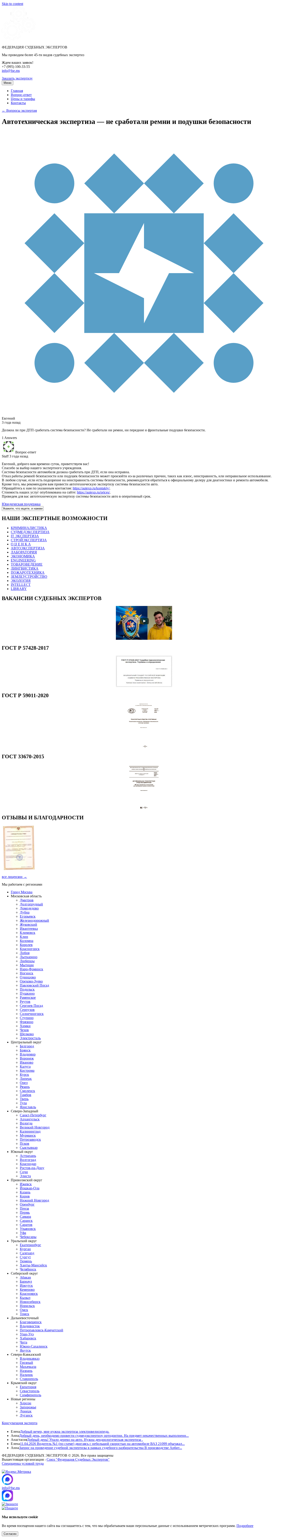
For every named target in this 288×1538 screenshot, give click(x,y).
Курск (24, 1074)
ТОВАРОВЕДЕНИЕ (27, 564)
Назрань (26, 1371)
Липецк (26, 1079)
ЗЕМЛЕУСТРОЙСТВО (29, 576)
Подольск (27, 989)
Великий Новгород (35, 1127)
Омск (24, 1310)
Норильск (27, 1306)
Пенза (24, 1208)
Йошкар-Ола (29, 1188)
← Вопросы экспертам (19, 110)
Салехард (27, 1253)
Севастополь (29, 1391)
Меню (7, 83)
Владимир (28, 1054)
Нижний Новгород (34, 1200)
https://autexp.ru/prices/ (93, 492)
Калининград (30, 1131)
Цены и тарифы (23, 99)
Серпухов (27, 1010)
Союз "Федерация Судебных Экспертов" (78, 1459)
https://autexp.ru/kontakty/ (91, 488)
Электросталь (30, 1038)
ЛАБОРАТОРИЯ (24, 552)
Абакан (25, 1277)
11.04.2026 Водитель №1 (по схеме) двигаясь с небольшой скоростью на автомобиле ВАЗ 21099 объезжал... (102, 1444)
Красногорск (30, 949)
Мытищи (27, 965)
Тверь (24, 1099)
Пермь (25, 1212)
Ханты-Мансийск (33, 1265)
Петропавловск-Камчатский (41, 1330)
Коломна (26, 941)
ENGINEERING (23, 560)
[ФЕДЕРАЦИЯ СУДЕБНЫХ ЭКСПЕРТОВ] (19, 39)
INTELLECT (21, 585)
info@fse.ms (11, 71)
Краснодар (28, 1164)
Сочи (24, 1172)
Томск (24, 1314)
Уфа (23, 1233)
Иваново (26, 1062)
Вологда (26, 1123)
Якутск (25, 1350)
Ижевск (26, 1184)
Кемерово (27, 1289)
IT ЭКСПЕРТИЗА (25, 536)
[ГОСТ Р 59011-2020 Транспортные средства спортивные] (144, 747)
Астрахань (28, 1156)
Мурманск (28, 1135)
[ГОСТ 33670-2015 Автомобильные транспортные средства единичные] (144, 808)
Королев (26, 945)
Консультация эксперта (19, 1423)
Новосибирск (30, 1302)
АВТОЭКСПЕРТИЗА (28, 548)
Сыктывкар (29, 1148)
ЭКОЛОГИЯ (21, 581)
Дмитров (27, 900)
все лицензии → (14, 877)
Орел (24, 1083)
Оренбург (27, 1204)
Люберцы (27, 961)
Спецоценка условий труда (23, 1463)
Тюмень (26, 1261)
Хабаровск (28, 1338)
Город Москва (21, 892)
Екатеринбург (30, 1245)
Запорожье (28, 1407)
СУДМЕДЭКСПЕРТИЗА (30, 532)
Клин (24, 937)
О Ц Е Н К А (21, 544)
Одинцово (28, 977)
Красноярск (29, 1294)
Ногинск (26, 973)
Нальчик (26, 1375)
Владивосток (30, 1326)
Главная (17, 91)
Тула (23, 1103)
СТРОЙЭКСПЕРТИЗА (29, 540)
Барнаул (26, 1281)
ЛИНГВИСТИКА (24, 568)
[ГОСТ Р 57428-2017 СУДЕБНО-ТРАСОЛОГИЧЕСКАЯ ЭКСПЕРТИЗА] (144, 686)
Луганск (26, 1415)
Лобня (24, 953)
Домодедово (29, 908)
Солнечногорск (32, 1014)
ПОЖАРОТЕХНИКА (28, 572)
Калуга (25, 1066)
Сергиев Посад (31, 1006)
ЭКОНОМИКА (23, 556)
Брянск (25, 1050)
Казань (25, 1192)
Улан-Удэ (27, 1334)
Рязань (25, 1087)
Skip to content (12, 4)
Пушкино (27, 993)
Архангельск (30, 1119)
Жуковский (28, 924)
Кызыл (25, 1298)
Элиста (25, 1176)
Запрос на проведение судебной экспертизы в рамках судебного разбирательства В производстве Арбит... (100, 1448)
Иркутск (26, 1285)
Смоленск (27, 1091)
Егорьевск (28, 916)
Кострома (27, 1070)
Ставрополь (29, 1379)
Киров (25, 1196)
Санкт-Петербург (33, 1115)
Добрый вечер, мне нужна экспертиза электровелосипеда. (64, 1431)
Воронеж (27, 1058)
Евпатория (28, 1387)
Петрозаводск (30, 1139)
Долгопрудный (31, 904)
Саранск (26, 1221)
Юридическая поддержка (21, 504)
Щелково (27, 1034)
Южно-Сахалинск (33, 1346)
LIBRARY (19, 589)
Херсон (25, 1403)
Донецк (26, 1411)
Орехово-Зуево (31, 981)
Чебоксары (28, 1237)
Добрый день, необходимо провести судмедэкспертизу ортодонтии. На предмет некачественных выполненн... (104, 1435)
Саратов (26, 1225)
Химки (25, 1026)
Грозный (26, 1362)
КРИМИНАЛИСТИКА (29, 528)
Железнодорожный (34, 920)
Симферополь (30, 1395)
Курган (25, 1249)
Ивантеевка (29, 928)
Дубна (24, 912)
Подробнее (244, 1526)
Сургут (25, 1257)
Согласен (10, 1534)
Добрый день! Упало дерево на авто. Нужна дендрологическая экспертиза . (85, 1440)
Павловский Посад (34, 985)
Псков (24, 1143)
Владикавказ (29, 1358)
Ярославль (28, 1107)
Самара (25, 1216)
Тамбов (25, 1095)
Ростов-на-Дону (32, 1168)
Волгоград (28, 1160)
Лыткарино (28, 957)
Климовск (27, 933)
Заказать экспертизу (17, 78)
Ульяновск (28, 1229)
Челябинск (28, 1269)
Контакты (18, 103)
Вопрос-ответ (21, 95)
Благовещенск (31, 1322)
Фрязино (26, 1022)
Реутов (25, 1001)
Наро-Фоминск (31, 969)
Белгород (27, 1046)
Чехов (24, 1030)
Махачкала (28, 1367)
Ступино (27, 1018)
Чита (23, 1342)
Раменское (28, 997)
